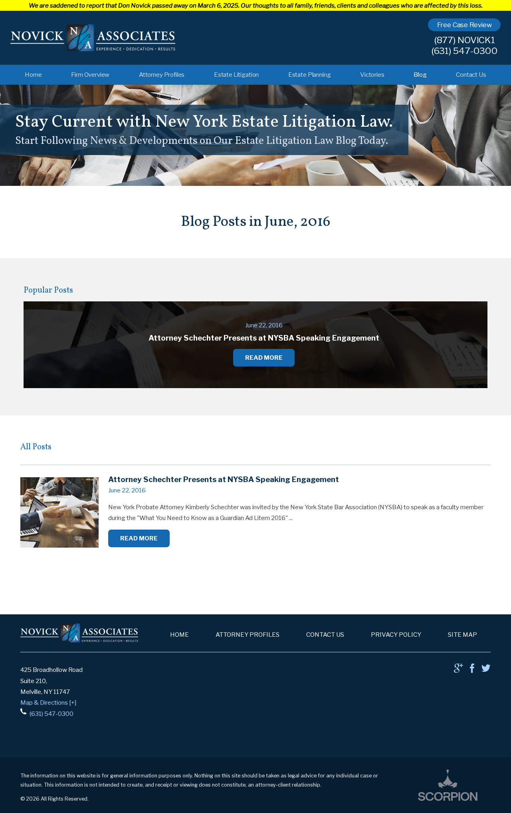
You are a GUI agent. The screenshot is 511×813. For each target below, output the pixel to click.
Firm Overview (90, 74)
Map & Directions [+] (48, 702)
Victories (372, 74)
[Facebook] (472, 670)
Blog (420, 74)
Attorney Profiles (161, 74)
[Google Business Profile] (458, 670)
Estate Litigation (236, 74)
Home (33, 74)
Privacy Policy (396, 634)
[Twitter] (486, 670)
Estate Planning (309, 74)
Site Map (462, 634)
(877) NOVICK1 (464, 40)
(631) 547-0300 (464, 51)
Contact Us (471, 74)
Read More (139, 538)
